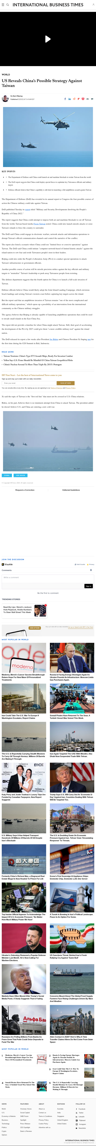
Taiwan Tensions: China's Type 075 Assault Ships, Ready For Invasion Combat (38, 356)
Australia (60, 1109)
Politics (4, 1127)
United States (61, 1124)
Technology (5, 1124)
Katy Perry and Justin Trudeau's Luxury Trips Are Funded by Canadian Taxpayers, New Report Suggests (24, 797)
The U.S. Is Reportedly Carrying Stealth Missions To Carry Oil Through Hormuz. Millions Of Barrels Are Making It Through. (23, 756)
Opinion (4, 1135)
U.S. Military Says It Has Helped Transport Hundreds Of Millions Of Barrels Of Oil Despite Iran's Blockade (22, 838)
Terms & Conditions (45, 1116)
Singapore (60, 1116)
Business (5, 1120)
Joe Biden (54, 339)
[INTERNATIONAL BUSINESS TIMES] (48, 5)
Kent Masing (17, 96)
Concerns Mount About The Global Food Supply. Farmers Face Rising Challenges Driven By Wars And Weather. (71, 998)
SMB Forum (24, 1116)
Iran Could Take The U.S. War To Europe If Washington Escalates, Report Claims (66, 1071)
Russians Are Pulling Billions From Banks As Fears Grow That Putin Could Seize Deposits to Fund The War (22, 1039)
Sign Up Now (34, 628)
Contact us (42, 1113)
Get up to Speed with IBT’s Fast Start (80, 627)
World (4, 1109)
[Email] (87, 99)
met (89, 339)
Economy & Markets (9, 1116)
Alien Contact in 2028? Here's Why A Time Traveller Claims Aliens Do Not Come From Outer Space (71, 1039)
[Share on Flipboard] (79, 99)
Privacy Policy (70, 388)
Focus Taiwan (39, 223)
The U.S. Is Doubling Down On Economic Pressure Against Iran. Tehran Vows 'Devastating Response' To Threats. (71, 838)
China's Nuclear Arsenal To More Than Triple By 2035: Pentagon (33, 365)
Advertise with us (44, 1127)
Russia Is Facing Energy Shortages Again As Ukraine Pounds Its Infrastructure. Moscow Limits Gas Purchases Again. (72, 677)
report (27, 209)
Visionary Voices (26, 1109)
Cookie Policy (43, 1124)
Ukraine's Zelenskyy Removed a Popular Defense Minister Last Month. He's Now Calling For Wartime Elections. (24, 957)
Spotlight (23, 1120)
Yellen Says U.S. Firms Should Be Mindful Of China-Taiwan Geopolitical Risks (38, 360)
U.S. (3, 1113)
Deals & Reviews (26, 1131)
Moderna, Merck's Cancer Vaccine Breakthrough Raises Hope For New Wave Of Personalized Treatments (23, 677)
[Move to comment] (92, 99)
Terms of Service (56, 388)
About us (42, 1109)
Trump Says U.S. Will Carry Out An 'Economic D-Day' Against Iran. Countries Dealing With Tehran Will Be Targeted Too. (71, 797)
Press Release (25, 1124)
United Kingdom (62, 1120)
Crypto (4, 1131)
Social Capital (25, 1113)
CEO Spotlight (25, 1127)
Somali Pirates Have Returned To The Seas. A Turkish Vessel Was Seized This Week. (20, 1085)
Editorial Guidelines (71, 490)
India (59, 1113)
